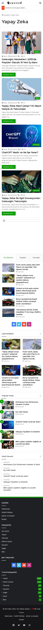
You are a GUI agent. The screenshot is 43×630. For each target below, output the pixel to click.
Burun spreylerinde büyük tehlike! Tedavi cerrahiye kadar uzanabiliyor (26, 301)
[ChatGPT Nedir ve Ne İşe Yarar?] (8, 425)
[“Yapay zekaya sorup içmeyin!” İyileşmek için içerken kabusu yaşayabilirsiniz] (8, 278)
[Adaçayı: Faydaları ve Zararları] (8, 435)
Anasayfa (6, 15)
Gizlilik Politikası (7, 512)
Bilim (3, 552)
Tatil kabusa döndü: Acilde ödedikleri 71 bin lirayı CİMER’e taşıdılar (28, 312)
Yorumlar (36, 258)
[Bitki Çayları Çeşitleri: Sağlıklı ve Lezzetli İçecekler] (8, 444)
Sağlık (4, 548)
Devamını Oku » (8, 74)
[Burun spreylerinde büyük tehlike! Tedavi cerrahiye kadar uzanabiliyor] (8, 302)
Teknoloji (5, 538)
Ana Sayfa (5, 531)
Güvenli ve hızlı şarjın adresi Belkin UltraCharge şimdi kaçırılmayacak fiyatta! (27, 290)
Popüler (23, 258)
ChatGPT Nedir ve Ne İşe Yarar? (20, 152)
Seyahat (5, 545)
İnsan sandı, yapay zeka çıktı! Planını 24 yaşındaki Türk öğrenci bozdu (28, 267)
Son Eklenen (8, 258)
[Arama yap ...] (40, 3)
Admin (5, 56)
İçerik (5, 596)
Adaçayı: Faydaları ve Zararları (28, 432)
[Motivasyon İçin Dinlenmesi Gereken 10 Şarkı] (8, 405)
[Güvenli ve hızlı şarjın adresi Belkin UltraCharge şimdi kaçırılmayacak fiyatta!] (8, 291)
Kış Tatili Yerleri (22, 412)
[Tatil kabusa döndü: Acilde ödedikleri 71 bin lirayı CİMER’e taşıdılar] (8, 313)
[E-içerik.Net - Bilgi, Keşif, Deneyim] (14, 3)
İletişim (4, 519)
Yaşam (4, 534)
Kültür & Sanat (7, 541)
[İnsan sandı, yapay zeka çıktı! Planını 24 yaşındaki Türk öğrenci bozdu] (8, 268)
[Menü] (3, 3)
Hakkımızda (6, 509)
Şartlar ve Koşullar (8, 516)
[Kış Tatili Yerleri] (8, 415)
